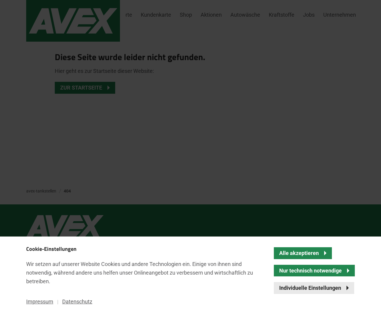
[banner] (190, 155)
